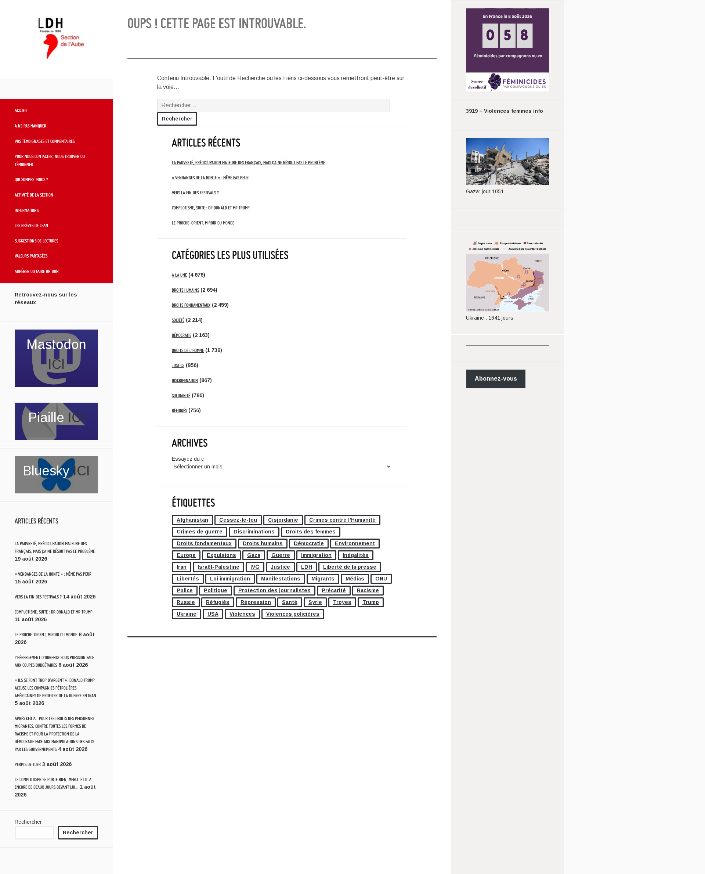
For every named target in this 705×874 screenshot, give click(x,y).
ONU (381, 579)
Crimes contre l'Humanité (342, 520)
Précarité (334, 590)
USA (212, 614)
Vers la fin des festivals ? (38, 597)
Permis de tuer (28, 764)
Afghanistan (192, 520)
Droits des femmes (311, 532)
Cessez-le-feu (238, 520)
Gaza (253, 555)
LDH (306, 567)
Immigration (316, 555)
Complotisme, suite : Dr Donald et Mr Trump (54, 612)
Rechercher (28, 822)
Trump (370, 602)
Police (185, 590)
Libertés (188, 579)
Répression (256, 602)
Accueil (21, 110)
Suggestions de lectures (36, 241)
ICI (56, 364)
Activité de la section (34, 195)
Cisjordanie (283, 520)
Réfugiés (179, 410)
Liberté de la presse (349, 567)
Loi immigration (230, 579)
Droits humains (185, 290)
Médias (355, 579)
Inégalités (356, 555)
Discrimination (185, 380)
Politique (215, 590)
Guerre (280, 555)
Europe (186, 555)
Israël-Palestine (218, 567)
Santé (289, 602)
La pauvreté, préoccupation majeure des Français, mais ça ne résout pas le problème (248, 162)
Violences (242, 614)
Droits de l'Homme (188, 350)
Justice (178, 365)
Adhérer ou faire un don (37, 271)
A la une (179, 275)
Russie (186, 602)
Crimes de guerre (200, 532)
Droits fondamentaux (191, 305)
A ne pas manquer (30, 126)
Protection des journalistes (274, 590)
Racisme (368, 590)
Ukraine (186, 614)
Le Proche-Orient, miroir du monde (46, 634)
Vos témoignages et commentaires (45, 141)
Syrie (315, 602)
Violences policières (292, 614)
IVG (255, 567)
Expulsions (221, 555)
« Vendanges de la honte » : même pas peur (53, 574)
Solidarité (181, 395)
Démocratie (181, 335)
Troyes (342, 602)
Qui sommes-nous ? (31, 179)
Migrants (323, 579)
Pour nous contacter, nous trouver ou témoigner (50, 160)
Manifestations (280, 579)
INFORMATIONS (27, 210)
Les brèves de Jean (31, 225)
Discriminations (254, 532)
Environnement (355, 543)
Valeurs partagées (31, 256)
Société (178, 320)
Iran (182, 567)
